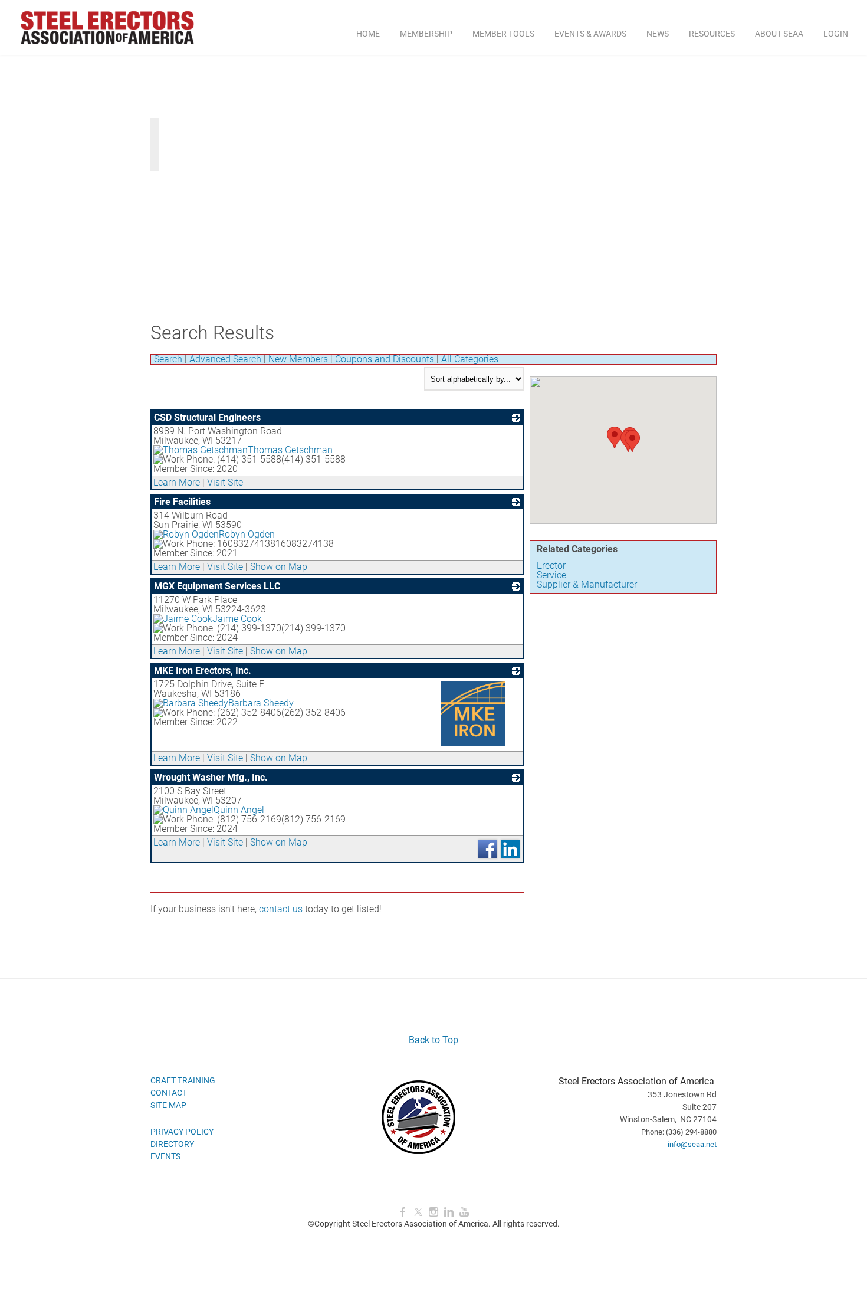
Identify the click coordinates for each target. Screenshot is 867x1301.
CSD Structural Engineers (207, 417)
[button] (614, 437)
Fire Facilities (182, 501)
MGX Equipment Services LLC (217, 586)
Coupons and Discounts (384, 359)
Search (168, 359)
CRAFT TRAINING (182, 1080)
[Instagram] (433, 1212)
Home (368, 33)
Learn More (176, 482)
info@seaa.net (692, 1144)
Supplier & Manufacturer (587, 584)
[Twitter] (418, 1212)
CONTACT (168, 1092)
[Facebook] (403, 1212)
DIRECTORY (172, 1144)
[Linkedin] (449, 1212)
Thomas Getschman (290, 449)
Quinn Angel (239, 809)
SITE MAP (168, 1105)
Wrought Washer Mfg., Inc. (211, 777)
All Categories (469, 359)
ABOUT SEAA (779, 33)
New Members (298, 359)
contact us (281, 909)
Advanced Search (225, 359)
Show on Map (278, 566)
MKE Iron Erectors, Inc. (202, 670)
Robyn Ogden (247, 534)
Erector (551, 565)
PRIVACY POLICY (182, 1131)
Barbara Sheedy (261, 703)
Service (551, 575)
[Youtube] (464, 1212)
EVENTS (165, 1156)
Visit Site (225, 482)
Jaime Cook (237, 618)
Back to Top (433, 1040)
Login (835, 33)
